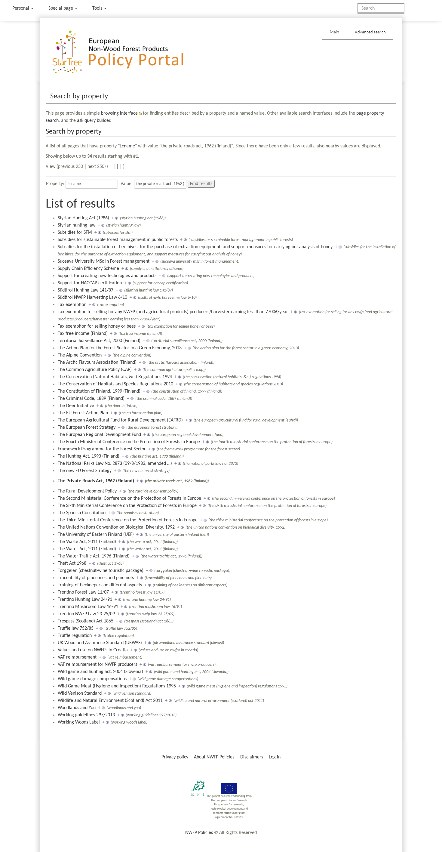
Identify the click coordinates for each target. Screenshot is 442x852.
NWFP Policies (199, 832)
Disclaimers (251, 757)
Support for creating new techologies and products (107, 275)
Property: (55, 183)
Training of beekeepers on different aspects (100, 585)
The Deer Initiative (76, 405)
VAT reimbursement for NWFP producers (97, 664)
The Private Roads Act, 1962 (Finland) (96, 481)
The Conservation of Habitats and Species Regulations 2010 (115, 384)
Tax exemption (72, 304)
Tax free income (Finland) (83, 333)
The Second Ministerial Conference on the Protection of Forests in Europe (129, 498)
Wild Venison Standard (80, 693)
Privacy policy (174, 757)
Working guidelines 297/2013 (86, 715)
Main (334, 31)
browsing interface (119, 113)
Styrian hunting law (76, 225)
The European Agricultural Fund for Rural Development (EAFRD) (120, 420)
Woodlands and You (77, 707)
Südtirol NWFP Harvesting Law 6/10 (92, 297)
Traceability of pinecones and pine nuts (96, 578)
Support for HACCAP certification (90, 283)
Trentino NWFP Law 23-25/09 (86, 614)
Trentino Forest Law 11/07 (83, 592)
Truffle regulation (75, 635)
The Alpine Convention (80, 355)
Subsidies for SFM (75, 232)
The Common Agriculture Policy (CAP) (95, 369)
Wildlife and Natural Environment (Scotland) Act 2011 (110, 700)
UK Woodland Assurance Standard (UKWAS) (100, 643)
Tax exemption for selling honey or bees (97, 326)
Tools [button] (97, 8)
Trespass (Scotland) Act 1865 (85, 621)
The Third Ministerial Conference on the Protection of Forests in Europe (128, 520)
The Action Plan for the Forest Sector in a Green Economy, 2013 (120, 348)
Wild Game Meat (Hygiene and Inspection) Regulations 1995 (117, 686)
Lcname (127, 146)
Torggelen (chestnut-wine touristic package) (100, 570)
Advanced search (370, 31)
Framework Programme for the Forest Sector (102, 449)
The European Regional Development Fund (99, 434)
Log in (275, 757)
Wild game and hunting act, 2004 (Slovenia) (100, 671)
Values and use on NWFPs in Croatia (93, 650)
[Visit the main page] (126, 52)
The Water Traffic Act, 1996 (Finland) (94, 556)
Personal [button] (21, 8)
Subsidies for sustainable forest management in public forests (118, 239)
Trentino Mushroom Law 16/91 (88, 606)
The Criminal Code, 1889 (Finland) (91, 398)
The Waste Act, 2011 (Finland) (87, 541)
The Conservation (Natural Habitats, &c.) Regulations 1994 (115, 377)
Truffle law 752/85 (76, 628)
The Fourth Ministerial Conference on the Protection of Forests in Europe (129, 442)
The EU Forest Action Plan (83, 413)
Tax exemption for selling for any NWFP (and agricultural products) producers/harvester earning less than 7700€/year (173, 312)
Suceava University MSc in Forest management (103, 261)
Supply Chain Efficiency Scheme (88, 268)
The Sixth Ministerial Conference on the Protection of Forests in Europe (127, 505)
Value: (127, 183)
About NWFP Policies (214, 757)
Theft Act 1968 (72, 563)
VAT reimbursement (77, 657)
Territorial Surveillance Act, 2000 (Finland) (99, 340)
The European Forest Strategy (86, 427)
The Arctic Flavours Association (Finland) (97, 362)
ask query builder (93, 120)
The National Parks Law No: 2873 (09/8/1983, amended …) (115, 463)
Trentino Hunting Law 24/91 (85, 599)
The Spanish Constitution (82, 513)
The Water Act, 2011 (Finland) (87, 549)
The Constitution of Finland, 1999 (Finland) (99, 391)
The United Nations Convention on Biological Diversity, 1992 (116, 527)
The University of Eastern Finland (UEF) (96, 534)
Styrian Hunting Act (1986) (83, 218)
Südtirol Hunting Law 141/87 (85, 290)
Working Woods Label (79, 722)
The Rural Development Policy (87, 491)
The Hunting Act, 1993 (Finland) (88, 456)
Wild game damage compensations (92, 679)
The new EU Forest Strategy (85, 470)
